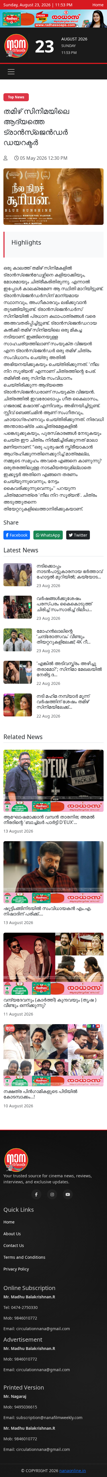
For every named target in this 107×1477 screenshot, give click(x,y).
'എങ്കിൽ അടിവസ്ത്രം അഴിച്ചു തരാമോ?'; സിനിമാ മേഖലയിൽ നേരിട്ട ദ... (69, 668)
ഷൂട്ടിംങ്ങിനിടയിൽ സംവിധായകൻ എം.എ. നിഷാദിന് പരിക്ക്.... (47, 911)
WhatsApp (49, 535)
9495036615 (25, 1407)
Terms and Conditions (24, 1257)
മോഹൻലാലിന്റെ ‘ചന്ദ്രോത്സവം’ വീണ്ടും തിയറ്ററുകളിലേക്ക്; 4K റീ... (63, 636)
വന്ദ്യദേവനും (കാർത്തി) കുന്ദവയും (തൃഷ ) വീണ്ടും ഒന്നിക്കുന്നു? (49, 1002)
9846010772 (25, 1318)
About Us (12, 1233)
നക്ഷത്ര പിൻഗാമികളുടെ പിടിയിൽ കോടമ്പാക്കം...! (40, 1094)
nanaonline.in (72, 1470)
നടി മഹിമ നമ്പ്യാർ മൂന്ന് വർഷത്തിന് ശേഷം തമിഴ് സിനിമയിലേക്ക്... (63, 701)
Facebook (18, 535)
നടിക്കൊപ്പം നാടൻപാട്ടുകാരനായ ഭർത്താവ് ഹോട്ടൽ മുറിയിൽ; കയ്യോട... (69, 571)
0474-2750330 (24, 1307)
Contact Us (13, 1245)
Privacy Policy (16, 1269)
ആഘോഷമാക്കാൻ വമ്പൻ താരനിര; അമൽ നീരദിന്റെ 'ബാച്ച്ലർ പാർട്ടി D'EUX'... (48, 819)
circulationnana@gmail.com (43, 1328)
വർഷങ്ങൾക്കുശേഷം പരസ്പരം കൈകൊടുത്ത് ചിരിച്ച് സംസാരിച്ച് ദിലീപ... (64, 603)
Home (98, 4)
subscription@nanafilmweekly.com (49, 1417)
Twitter (80, 535)
